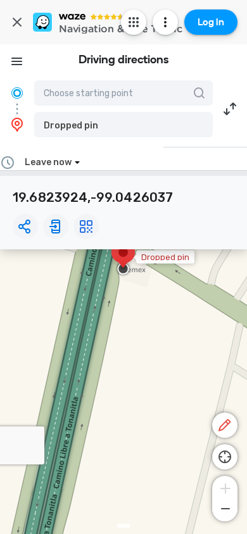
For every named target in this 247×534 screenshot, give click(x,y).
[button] (123, 124)
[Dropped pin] (123, 258)
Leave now (48, 162)
